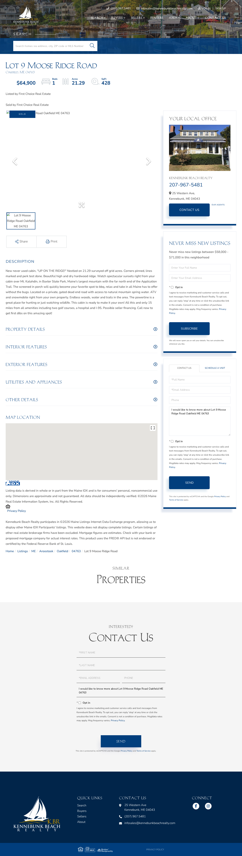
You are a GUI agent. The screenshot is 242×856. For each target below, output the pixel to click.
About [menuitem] (191, 17)
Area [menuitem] (173, 17)
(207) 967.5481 (120, 8)
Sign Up (221, 8)
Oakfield (62, 551)
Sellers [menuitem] (136, 17)
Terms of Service (176, 500)
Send (189, 483)
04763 (76, 551)
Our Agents (218, 204)
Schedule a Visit (215, 368)
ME (33, 551)
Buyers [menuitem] (117, 17)
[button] (92, 46)
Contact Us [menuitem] (215, 17)
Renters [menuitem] (156, 17)
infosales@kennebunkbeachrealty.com (166, 8)
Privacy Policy (16, 511)
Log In (205, 8)
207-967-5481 (186, 185)
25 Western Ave (139, 807)
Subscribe (189, 329)
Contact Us (189, 210)
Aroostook (46, 551)
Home (10, 551)
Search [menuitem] (97, 17)
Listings (22, 551)
